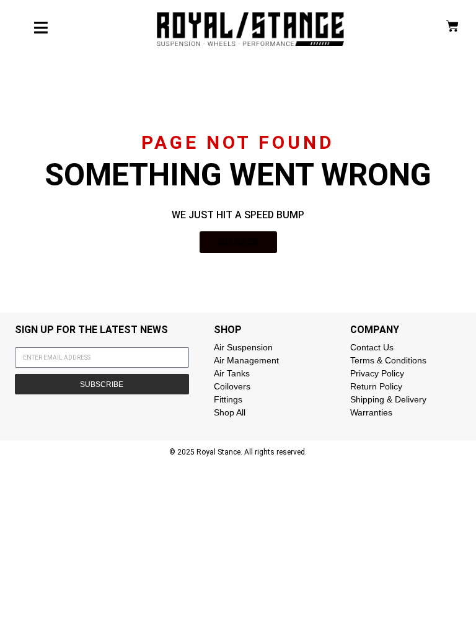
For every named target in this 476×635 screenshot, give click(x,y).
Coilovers (232, 386)
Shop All (229, 412)
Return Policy (376, 386)
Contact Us (372, 347)
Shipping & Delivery (388, 399)
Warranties (371, 412)
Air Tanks (232, 373)
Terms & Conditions (388, 360)
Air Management (246, 360)
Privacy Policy (377, 373)
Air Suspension (243, 347)
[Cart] (452, 26)
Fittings (228, 399)
